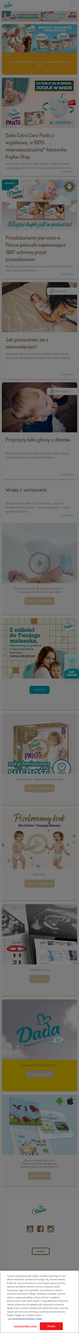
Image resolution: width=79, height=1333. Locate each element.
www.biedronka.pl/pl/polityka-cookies (25, 1318)
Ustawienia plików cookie (25, 1326)
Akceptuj (51, 1326)
